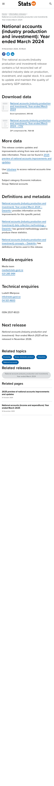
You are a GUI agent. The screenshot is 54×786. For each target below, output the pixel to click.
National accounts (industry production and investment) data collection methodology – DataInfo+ (24, 225)
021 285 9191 (8, 273)
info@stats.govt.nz (11, 296)
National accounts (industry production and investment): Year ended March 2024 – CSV (30, 123)
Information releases (17, 14)
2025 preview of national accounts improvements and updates (26, 158)
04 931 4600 (8, 300)
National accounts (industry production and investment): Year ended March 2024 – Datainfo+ (24, 207)
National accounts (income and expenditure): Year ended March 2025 (25, 406)
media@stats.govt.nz (12, 270)
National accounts (10, 362)
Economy (7, 357)
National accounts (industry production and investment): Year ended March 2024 (30, 106)
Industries (41, 357)
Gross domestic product (24, 357)
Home (4, 14)
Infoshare (11, 169)
